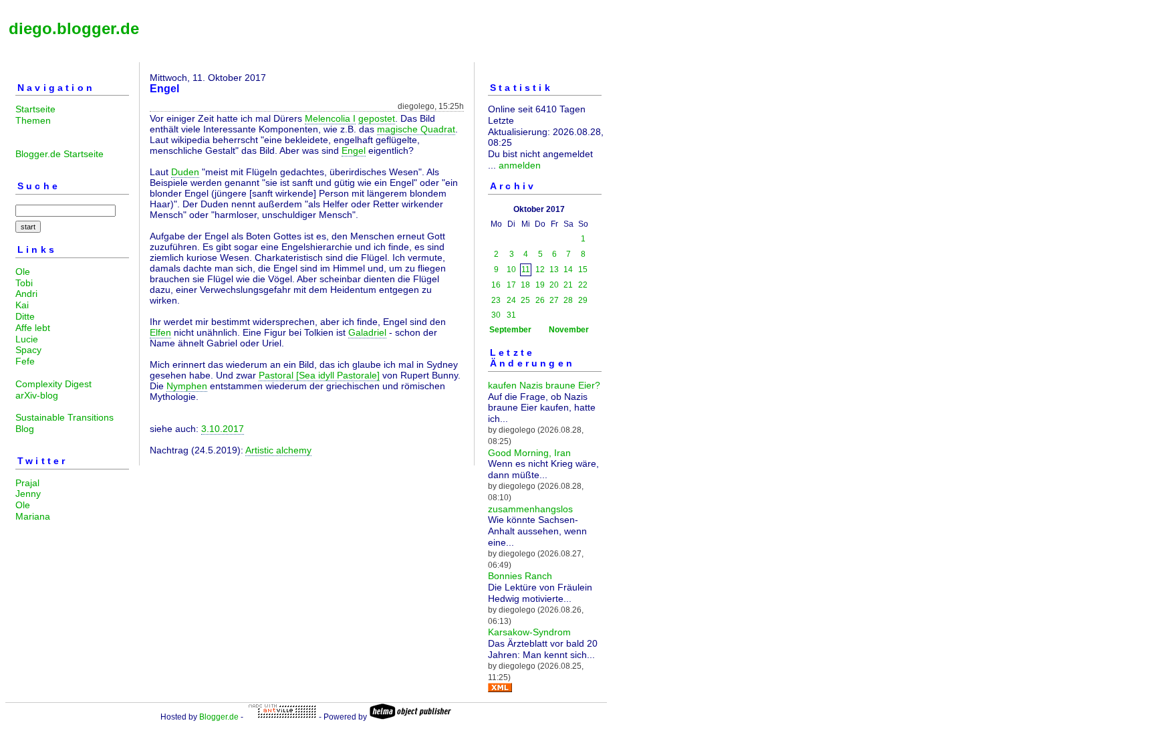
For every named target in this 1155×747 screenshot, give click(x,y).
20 (554, 285)
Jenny (28, 493)
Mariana (32, 516)
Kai (22, 305)
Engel (354, 150)
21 (568, 285)
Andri (26, 293)
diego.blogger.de (74, 28)
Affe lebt (32, 327)
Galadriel (367, 332)
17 (511, 285)
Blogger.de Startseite (59, 153)
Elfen (160, 332)
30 (496, 315)
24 (511, 300)
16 (496, 285)
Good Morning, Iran (529, 452)
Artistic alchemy (278, 450)
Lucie (26, 339)
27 (554, 300)
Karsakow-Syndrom (529, 632)
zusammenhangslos (530, 509)
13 (554, 269)
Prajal (27, 482)
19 (540, 285)
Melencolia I (330, 118)
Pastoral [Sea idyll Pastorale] (319, 375)
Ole (22, 271)
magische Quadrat (416, 129)
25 (525, 300)
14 (568, 269)
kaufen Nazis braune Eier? (544, 385)
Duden (185, 172)
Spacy (28, 349)
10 (511, 269)
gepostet (376, 118)
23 (496, 300)
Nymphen (186, 386)
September (510, 329)
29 (583, 300)
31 (511, 315)
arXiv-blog (36, 395)
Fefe (25, 361)
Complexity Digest (53, 384)
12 (540, 269)
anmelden (520, 165)
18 (525, 285)
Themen (33, 120)
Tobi (24, 283)
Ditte (25, 316)
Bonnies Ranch (520, 575)
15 (583, 269)
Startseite (35, 109)
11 (525, 269)
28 (568, 300)
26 (540, 300)
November (569, 329)
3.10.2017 (222, 428)
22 (583, 285)
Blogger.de (219, 717)
